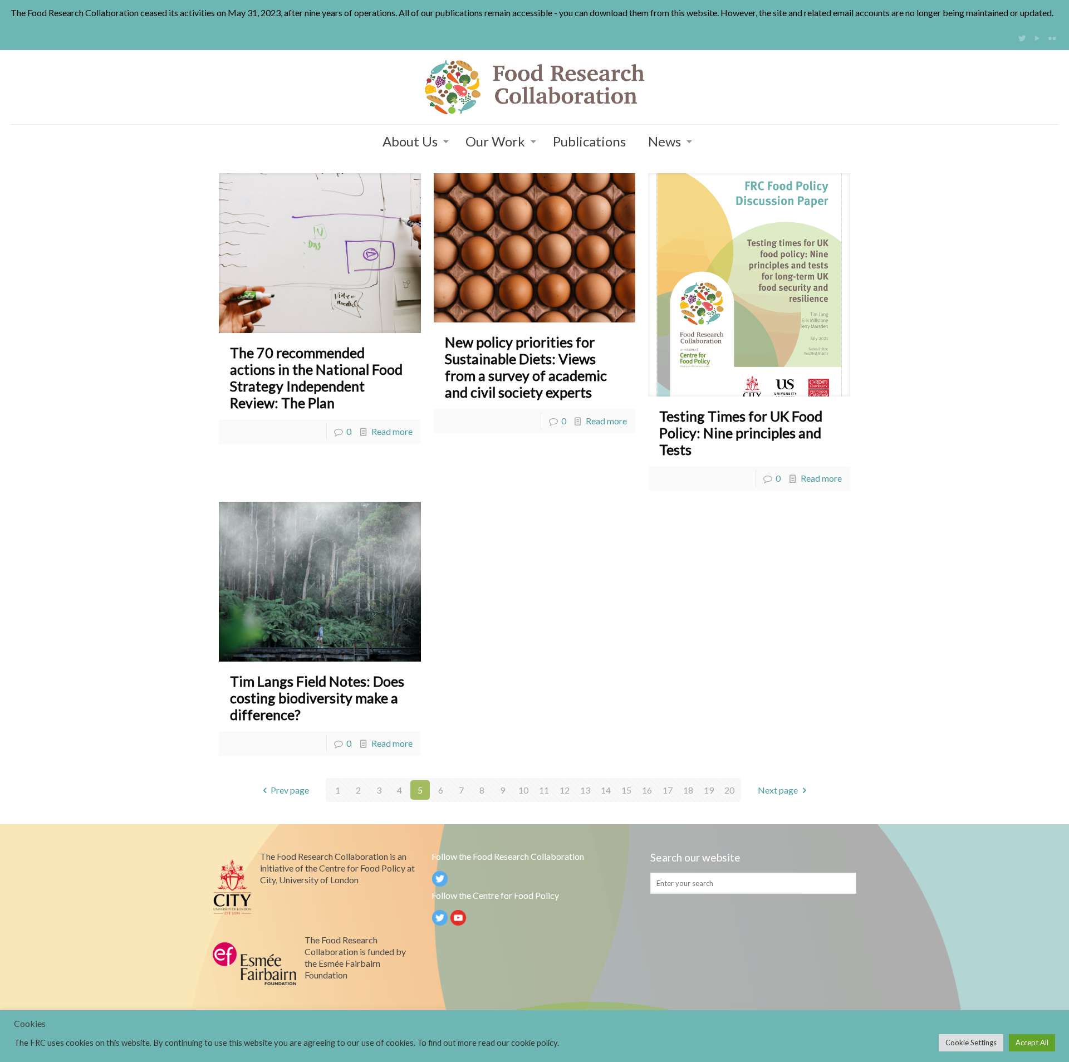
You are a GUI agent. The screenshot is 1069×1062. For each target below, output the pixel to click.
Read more (392, 431)
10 (523, 790)
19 (709, 790)
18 (688, 790)
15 (626, 790)
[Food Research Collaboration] (534, 87)
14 (606, 790)
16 (647, 790)
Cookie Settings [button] (971, 1042)
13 (585, 790)
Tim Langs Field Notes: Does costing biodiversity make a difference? (317, 698)
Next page (778, 790)
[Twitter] (1022, 38)
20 (729, 790)
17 (668, 790)
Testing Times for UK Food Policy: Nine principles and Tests (740, 433)
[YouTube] (1037, 38)
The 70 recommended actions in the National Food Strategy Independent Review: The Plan (316, 377)
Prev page (290, 790)
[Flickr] (1052, 38)
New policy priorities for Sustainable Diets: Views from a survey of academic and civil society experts (526, 367)
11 (544, 790)
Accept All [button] (1032, 1042)
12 (565, 790)
